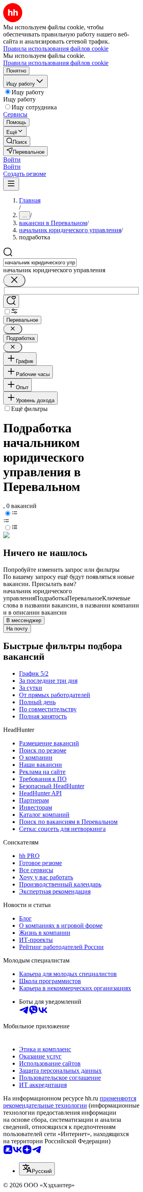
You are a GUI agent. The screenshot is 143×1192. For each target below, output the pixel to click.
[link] (16, 141)
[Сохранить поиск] (11, 301)
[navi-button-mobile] (11, 184)
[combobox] (40, 262)
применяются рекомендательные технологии (69, 1102)
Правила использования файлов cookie (55, 62)
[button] (12, 159)
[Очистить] (14, 280)
